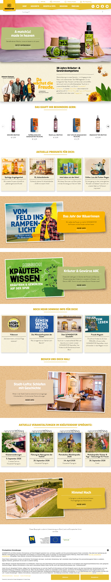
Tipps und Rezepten (85, 91)
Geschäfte (35, 6)
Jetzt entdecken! (23, 45)
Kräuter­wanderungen (14, 454)
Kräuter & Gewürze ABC (81, 271)
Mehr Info (81, 228)
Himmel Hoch (81, 492)
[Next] (108, 126)
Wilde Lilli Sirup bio (56, 135)
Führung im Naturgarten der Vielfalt (41, 455)
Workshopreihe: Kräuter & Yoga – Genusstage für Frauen (97, 455)
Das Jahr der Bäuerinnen (81, 216)
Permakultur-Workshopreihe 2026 (69, 455)
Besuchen (63, 6)
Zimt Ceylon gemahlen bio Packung (76, 136)
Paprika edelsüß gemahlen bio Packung (34, 136)
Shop (25, 6)
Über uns (75, 6)
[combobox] (63, 12)
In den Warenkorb (14, 142)
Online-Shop (72, 91)
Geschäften (73, 89)
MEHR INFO (29, 400)
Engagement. (78, 93)
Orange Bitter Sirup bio (98, 135)
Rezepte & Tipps (49, 6)
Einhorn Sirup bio (13, 135)
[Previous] (3, 126)
